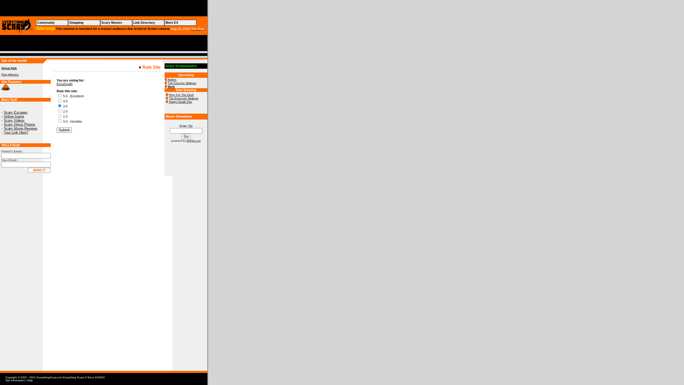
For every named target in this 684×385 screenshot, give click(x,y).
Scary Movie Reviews (20, 128)
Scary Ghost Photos (19, 124)
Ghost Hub (9, 68)
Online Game (14, 116)
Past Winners (10, 74)
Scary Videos (14, 120)
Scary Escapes (16, 112)
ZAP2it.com (193, 140)
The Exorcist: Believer (182, 83)
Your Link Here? (16, 132)
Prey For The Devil (181, 95)
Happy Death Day (180, 101)
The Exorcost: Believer (184, 98)
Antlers (172, 79)
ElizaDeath (65, 84)
